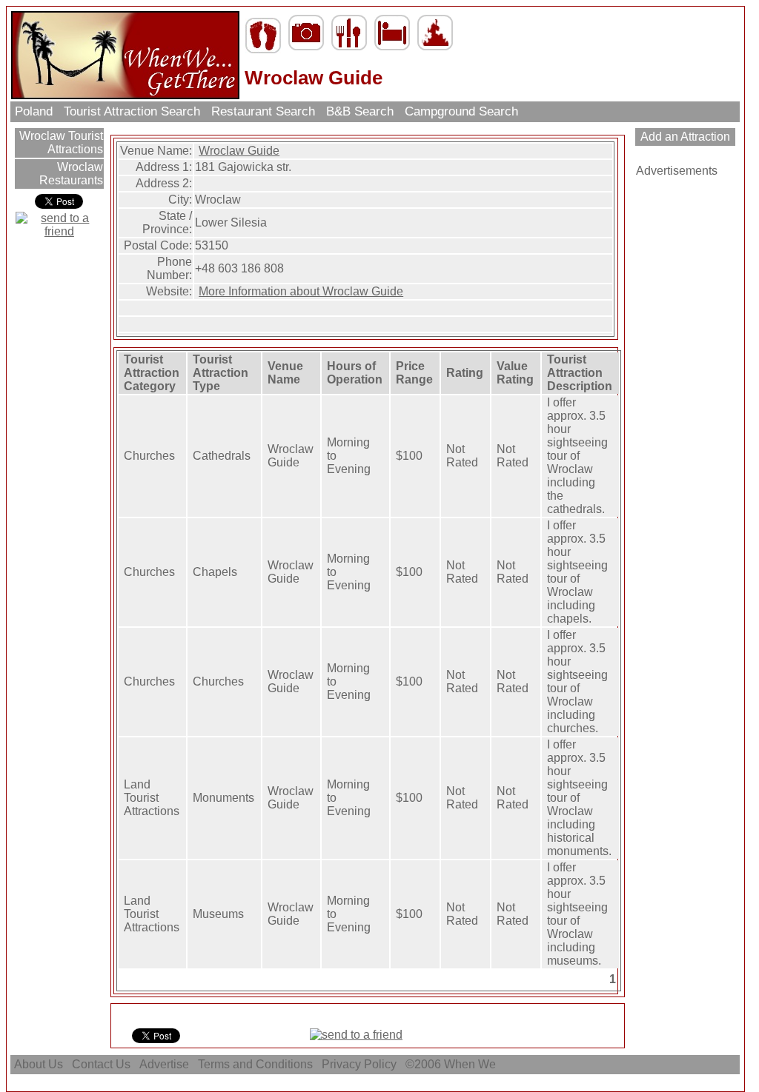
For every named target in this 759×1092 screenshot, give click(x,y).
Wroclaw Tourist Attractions (59, 142)
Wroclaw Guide (239, 150)
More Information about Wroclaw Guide (301, 291)
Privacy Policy (359, 1064)
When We (471, 1064)
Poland (33, 111)
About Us (38, 1064)
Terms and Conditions (255, 1064)
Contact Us (101, 1064)
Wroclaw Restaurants (71, 174)
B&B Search (359, 111)
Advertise (164, 1064)
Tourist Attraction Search (132, 111)
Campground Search (461, 111)
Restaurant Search (263, 111)
